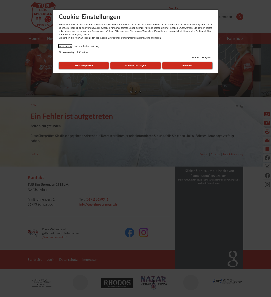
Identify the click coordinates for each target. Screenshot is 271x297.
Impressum (65, 46)
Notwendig (68, 52)
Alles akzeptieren (83, 65)
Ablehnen (187, 65)
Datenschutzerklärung (86, 46)
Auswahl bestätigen (135, 65)
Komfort (83, 52)
